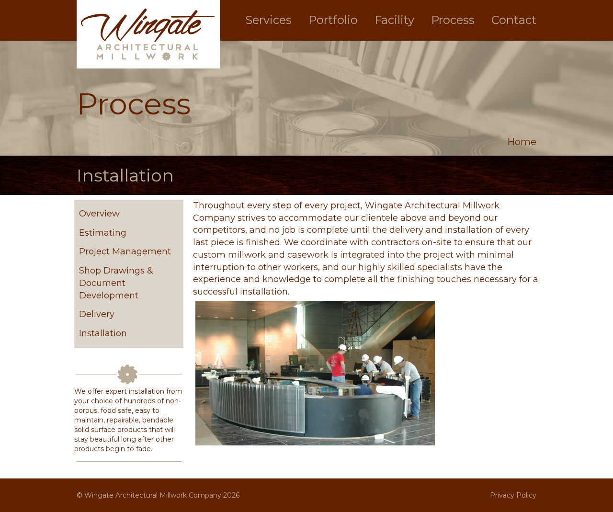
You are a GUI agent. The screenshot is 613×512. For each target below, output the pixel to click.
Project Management (125, 251)
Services (268, 20)
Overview (99, 213)
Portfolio (333, 20)
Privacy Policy (513, 495)
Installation (103, 333)
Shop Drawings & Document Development (116, 282)
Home (521, 142)
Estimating (102, 233)
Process (453, 20)
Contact (513, 20)
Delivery (96, 314)
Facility (394, 20)
